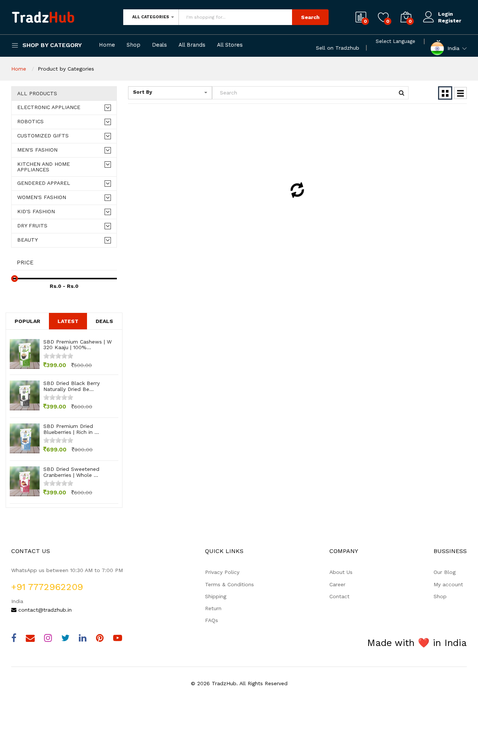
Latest (68, 321)
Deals (159, 45)
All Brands (192, 45)
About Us (341, 572)
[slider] (58, 356)
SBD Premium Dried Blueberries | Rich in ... (71, 429)
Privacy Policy (222, 572)
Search (310, 17)
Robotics (30, 121)
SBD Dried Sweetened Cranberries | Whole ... (71, 472)
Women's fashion (41, 197)
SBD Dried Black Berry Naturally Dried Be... (71, 386)
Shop (133, 45)
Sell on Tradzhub (337, 48)
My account (448, 584)
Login (445, 14)
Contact (339, 596)
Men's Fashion (37, 150)
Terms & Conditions (229, 584)
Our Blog (445, 572)
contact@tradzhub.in (44, 610)
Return (213, 608)
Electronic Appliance (48, 107)
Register (449, 21)
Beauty (27, 240)
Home (107, 45)
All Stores (230, 45)
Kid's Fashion (36, 211)
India (453, 48)
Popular (27, 321)
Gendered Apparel (43, 183)
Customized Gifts (43, 136)
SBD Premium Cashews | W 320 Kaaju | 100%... (77, 344)
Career (337, 584)
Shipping (215, 596)
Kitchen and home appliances (43, 167)
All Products (37, 93)
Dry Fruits (32, 226)
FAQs (211, 620)
